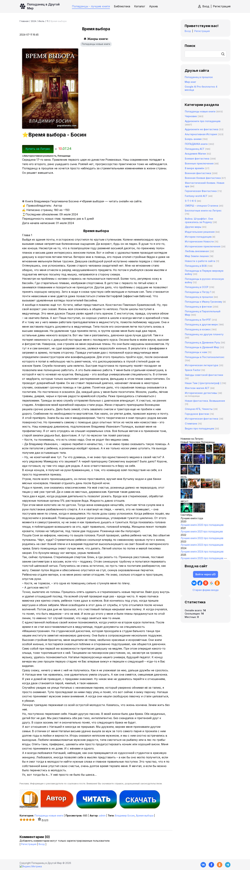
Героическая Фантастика (201, 191)
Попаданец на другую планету (204, 334)
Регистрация (221, 6)
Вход (205, 6)
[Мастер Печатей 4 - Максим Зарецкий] (219, 463)
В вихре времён (194, 168)
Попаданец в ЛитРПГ (198, 319)
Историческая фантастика (201, 418)
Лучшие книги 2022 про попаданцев (202, 538)
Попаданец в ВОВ (196, 265)
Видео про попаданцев (199, 428)
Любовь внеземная (197, 251)
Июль (41, 21)
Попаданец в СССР (196, 287)
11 (47, 21)
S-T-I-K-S (190, 200)
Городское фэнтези (197, 413)
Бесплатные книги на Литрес (203, 210)
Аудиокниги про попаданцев (202, 121)
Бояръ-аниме (193, 139)
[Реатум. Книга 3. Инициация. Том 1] (184, 473)
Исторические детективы (201, 392)
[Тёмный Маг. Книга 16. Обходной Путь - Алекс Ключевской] (209, 463)
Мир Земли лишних (197, 256)
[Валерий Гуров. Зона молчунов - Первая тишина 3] (219, 452)
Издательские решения (200, 231)
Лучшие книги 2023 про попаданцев (202, 544)
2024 (33, 21)
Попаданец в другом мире (201, 324)
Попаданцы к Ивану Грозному (203, 301)
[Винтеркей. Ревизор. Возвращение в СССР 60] (194, 487)
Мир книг (190, 81)
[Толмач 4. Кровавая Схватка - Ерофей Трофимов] (199, 511)
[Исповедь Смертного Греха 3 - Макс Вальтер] (187, 511)
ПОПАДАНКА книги (196, 143)
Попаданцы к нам (196, 352)
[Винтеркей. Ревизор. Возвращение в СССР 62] (209, 452)
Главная (24, 21)
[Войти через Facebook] (199, 583)
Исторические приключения (202, 246)
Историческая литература (201, 365)
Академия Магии (195, 153)
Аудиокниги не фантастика (201, 129)
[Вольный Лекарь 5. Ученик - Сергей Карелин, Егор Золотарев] (187, 497)
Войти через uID (205, 574)
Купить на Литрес (38, 148)
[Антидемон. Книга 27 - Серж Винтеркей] (184, 487)
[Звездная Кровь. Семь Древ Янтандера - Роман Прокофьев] (199, 452)
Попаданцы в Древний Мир (202, 347)
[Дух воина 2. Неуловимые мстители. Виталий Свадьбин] (216, 487)
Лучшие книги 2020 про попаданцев (202, 524)
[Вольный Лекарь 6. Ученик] (194, 473)
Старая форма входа (206, 589)
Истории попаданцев (198, 236)
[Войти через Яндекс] (205, 583)
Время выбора (144, 815)
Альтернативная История (201, 134)
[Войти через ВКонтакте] (194, 583)
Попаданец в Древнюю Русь (202, 342)
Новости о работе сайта (200, 261)
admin (102, 815)
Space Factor (193, 370)
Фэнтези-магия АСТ (197, 388)
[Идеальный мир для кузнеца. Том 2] (187, 452)
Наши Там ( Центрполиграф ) (203, 383)
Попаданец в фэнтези (198, 306)
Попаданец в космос (198, 329)
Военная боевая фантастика (203, 177)
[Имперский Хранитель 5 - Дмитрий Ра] (199, 463)
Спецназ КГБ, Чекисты (199, 408)
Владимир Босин (125, 815)
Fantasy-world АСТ (196, 195)
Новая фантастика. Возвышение (205, 400)
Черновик (191, 116)
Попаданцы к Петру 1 (198, 292)
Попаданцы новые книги (96, 44)
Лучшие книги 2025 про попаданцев (202, 558)
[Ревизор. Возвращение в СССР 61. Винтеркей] (207, 487)
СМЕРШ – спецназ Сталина (201, 205)
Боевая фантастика (197, 158)
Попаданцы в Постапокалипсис (204, 357)
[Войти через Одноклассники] (217, 583)
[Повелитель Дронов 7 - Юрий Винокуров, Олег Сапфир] (187, 463)
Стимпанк (191, 423)
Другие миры (193, 226)
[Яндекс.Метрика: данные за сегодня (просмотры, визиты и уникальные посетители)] (31, 866)
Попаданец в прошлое (199, 77)
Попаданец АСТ (194, 148)
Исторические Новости (199, 241)
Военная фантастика (198, 173)
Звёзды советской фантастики (204, 374)
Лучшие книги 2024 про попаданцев (202, 551)
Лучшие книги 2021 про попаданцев (202, 531)
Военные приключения (199, 163)
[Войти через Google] (211, 583)
